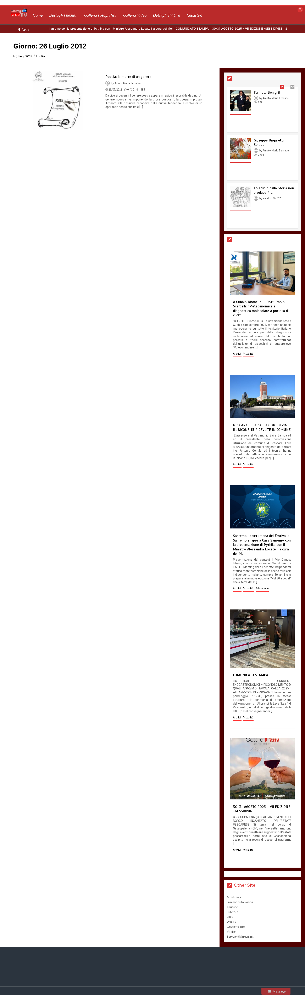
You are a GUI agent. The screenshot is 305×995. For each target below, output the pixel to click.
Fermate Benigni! (267, 92)
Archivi (237, 353)
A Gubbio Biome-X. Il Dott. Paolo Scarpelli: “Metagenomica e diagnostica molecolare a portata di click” (261, 309)
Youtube (232, 907)
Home (37, 15)
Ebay (230, 916)
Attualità (248, 353)
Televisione (262, 588)
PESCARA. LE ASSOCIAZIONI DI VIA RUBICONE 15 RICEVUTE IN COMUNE (262, 427)
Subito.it (232, 912)
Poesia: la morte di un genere (128, 76)
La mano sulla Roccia (240, 902)
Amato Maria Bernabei (128, 83)
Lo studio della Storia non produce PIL (274, 190)
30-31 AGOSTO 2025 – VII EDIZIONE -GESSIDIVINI (220, 28)
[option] (165, 28)
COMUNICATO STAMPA (165, 28)
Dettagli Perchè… (63, 15)
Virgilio (231, 931)
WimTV (232, 921)
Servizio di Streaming (240, 936)
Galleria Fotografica (100, 15)
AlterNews (234, 897)
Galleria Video (134, 15)
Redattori (194, 15)
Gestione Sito (236, 926)
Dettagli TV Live (166, 15)
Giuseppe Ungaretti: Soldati (269, 142)
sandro (267, 198)
